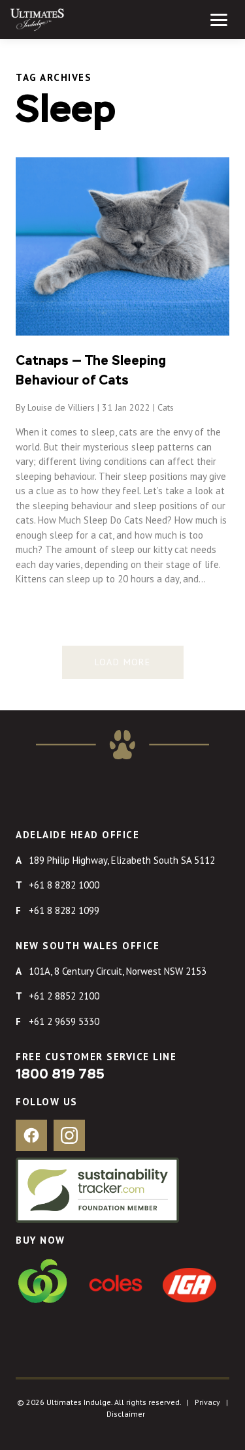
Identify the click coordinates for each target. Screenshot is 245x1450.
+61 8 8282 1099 (64, 910)
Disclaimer (125, 1414)
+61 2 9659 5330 (64, 1021)
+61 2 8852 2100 (64, 996)
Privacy (207, 1402)
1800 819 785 (60, 1074)
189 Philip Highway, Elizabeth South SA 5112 (122, 860)
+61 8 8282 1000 (64, 885)
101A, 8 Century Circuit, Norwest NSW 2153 (117, 971)
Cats (165, 407)
